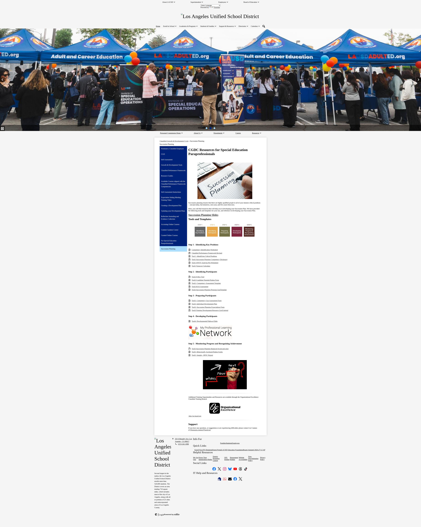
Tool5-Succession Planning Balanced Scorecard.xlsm (210, 349)
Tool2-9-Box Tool (198, 277)
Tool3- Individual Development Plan (204, 304)
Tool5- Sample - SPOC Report (202, 355)
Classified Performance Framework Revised (207, 253)
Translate (217, 7)
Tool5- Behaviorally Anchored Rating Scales (207, 352)
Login (159, 514)
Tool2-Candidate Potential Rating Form (205, 280)
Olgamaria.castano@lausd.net (200, 430)
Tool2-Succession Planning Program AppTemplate (209, 290)
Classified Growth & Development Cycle (174, 141)
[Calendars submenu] (255, 26)
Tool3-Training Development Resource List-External (210, 310)
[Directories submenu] (243, 26)
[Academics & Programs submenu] (188, 26)
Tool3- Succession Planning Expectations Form (208, 307)
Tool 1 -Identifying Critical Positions (204, 256)
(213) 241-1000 (183, 444)
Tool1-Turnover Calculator (201, 266)
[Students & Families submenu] (208, 26)
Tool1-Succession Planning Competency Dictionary (209, 259)
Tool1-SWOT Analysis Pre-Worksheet (205, 263)
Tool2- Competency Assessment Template (206, 283)
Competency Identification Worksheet (205, 250)
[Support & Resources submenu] (227, 26)
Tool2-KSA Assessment (200, 287)
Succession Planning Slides (203, 214)
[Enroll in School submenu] (169, 26)
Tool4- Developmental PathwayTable (205, 321)
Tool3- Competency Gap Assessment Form (206, 301)
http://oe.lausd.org (194, 416)
